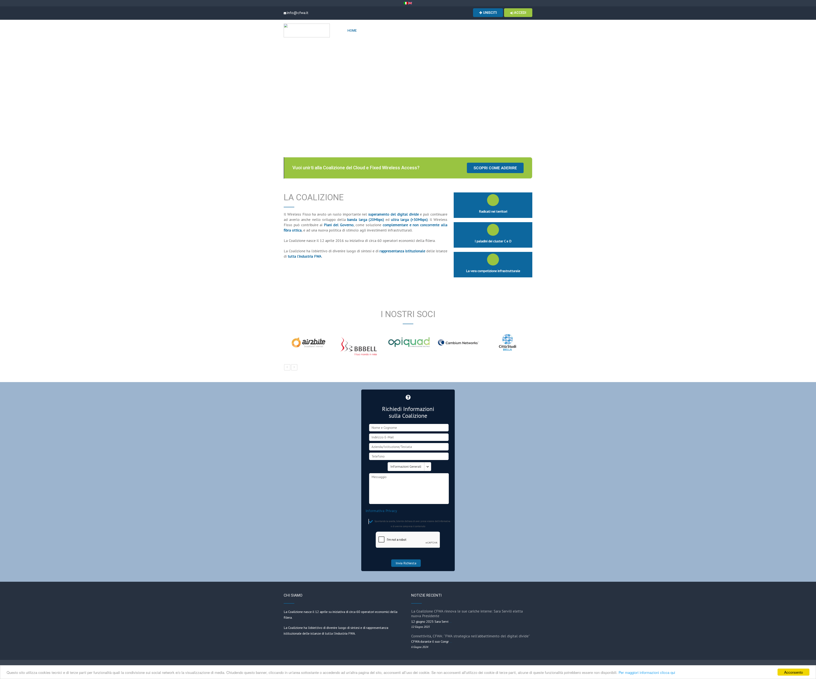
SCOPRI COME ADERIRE (495, 167)
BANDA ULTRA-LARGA (467, 30)
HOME (352, 30)
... (450, 621)
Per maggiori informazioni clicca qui (647, 672)
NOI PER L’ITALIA (430, 30)
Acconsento (793, 672)
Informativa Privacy (381, 510)
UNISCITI (489, 13)
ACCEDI (519, 13)
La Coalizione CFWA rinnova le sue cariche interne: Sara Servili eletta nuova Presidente (467, 613)
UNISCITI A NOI (499, 30)
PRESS (522, 30)
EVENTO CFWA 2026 (399, 30)
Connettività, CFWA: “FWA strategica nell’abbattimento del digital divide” (470, 636)
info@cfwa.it (297, 12)
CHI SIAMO (369, 30)
